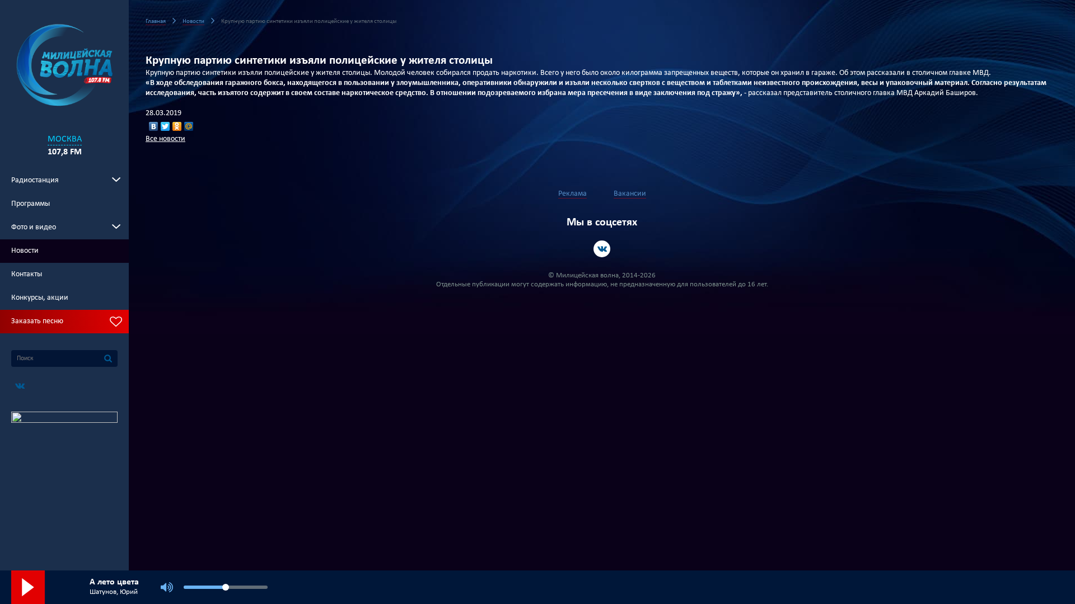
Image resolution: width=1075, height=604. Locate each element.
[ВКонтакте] (154, 126)
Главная (156, 21)
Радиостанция (35, 180)
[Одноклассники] (177, 126)
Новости (25, 251)
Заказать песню (37, 321)
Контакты (26, 274)
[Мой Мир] (189, 126)
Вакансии (630, 194)
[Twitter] (165, 126)
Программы (30, 204)
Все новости (165, 139)
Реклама (572, 194)
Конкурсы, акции (39, 298)
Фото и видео (33, 227)
